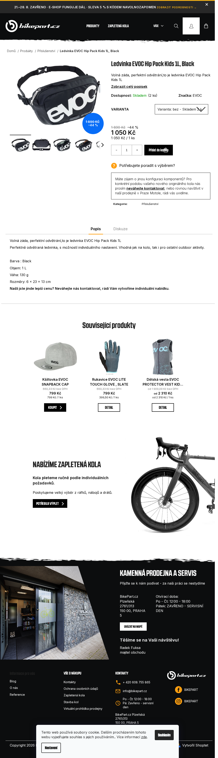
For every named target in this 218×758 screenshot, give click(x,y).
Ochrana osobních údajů (81, 688)
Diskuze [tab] (120, 229)
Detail (109, 407)
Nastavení (51, 747)
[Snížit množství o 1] (116, 150)
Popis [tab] (96, 229)
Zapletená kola (74, 695)
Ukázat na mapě (133, 627)
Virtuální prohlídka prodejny (83, 708)
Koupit (52, 407)
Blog (13, 681)
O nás (14, 688)
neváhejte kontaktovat (145, 188)
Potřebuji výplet (47, 503)
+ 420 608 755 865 (136, 682)
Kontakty (70, 682)
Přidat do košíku (158, 150)
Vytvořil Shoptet (195, 745)
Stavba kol (71, 702)
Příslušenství (150, 204)
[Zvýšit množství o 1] (137, 150)
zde (144, 737)
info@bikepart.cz (135, 691)
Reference (17, 694)
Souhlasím (164, 735)
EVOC (197, 95)
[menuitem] (93, 25)
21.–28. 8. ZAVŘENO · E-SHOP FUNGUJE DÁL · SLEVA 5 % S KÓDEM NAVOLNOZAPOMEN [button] (85, 7)
